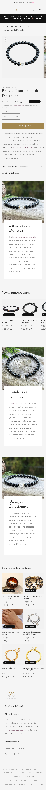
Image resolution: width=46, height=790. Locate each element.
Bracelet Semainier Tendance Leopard (32, 597)
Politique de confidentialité (32, 772)
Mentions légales (36, 784)
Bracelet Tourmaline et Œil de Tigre (11, 321)
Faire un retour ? (12, 754)
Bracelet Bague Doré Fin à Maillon (10, 633)
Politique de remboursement (24, 776)
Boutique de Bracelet (12, 26)
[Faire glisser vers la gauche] (17, 82)
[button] (5, 10)
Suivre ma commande (14, 748)
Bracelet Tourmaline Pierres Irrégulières (30, 321)
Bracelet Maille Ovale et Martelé (10, 669)
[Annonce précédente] (5, 3)
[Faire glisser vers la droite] (28, 82)
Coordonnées (33, 780)
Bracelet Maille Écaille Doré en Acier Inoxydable (33, 669)
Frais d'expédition (19, 105)
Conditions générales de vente (16, 784)
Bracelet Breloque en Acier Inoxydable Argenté (32, 633)
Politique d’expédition (18, 780)
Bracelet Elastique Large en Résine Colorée (11, 597)
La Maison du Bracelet (16, 769)
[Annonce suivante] (41, 3)
